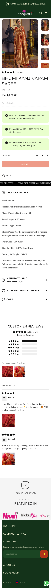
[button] (8, 72)
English (6, 582)
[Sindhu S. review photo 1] (8, 459)
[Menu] (5, 13)
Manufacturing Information (17, 280)
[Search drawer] (40, 13)
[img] (8, 393)
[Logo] (25, 13)
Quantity (6, 155)
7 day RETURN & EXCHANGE (23, 290)
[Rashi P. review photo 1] (8, 420)
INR (21, 582)
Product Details (17, 192)
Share (8, 175)
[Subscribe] (44, 554)
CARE (10, 299)
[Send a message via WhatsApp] (46, 583)
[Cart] (46, 13)
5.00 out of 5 (32, 332)
